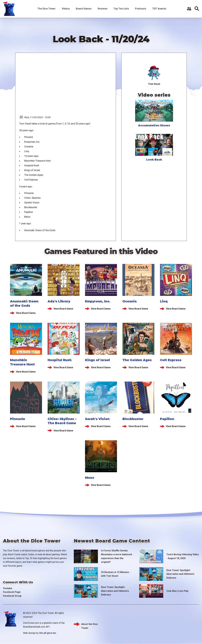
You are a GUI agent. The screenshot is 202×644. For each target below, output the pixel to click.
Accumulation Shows (154, 125)
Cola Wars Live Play (177, 591)
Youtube (7, 588)
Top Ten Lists (121, 8)
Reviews (102, 8)
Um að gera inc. (48, 633)
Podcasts (140, 8)
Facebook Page (12, 592)
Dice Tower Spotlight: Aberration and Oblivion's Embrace (180, 574)
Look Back (154, 159)
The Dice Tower (46, 8)
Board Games (84, 8)
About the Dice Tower (89, 624)
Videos (66, 8)
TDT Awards (159, 8)
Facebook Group (12, 595)
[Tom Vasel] (154, 73)
